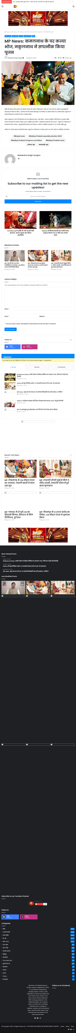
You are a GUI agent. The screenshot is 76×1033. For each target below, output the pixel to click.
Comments (61, 367)
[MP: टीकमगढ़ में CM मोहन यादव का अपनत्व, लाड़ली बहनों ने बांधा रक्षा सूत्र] (38, 255)
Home (8, 32)
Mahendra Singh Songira (15, 58)
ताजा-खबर (5, 944)
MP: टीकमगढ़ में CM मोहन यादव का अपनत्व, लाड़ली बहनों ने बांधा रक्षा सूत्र (37, 265)
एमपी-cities (14, 32)
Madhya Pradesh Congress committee (27, 140)
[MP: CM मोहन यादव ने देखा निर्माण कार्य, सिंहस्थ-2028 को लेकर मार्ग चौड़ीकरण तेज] (38, 750)
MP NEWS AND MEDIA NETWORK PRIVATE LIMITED (43, 1026)
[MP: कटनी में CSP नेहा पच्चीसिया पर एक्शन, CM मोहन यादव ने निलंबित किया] (15, 255)
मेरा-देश (21, 36)
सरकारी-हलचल (6, 951)
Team (72, 1026)
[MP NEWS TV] (15, 6)
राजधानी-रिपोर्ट (27, 36)
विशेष (33, 36)
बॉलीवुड (4, 954)
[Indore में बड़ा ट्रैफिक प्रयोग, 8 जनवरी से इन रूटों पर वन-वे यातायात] (10, 386)
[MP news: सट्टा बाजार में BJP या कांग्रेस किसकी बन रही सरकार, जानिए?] (10, 394)
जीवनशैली (5, 957)
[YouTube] (38, 1018)
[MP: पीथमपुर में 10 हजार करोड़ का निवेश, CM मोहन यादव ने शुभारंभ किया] (55, 501)
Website (42, 316)
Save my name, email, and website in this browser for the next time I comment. (31, 323)
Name (7, 309)
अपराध (4, 973)
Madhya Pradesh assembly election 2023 (46, 136)
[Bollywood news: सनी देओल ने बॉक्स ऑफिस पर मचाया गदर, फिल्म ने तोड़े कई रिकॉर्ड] (10, 377)
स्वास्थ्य (4, 970)
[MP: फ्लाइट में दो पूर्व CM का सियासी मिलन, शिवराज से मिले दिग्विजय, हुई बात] (21, 501)
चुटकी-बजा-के (6, 963)
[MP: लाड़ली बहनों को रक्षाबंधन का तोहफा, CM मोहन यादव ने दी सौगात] (63, 750)
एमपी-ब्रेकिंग (15, 36)
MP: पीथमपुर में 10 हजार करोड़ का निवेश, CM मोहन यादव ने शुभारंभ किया (54, 515)
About (67, 1026)
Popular (13, 367)
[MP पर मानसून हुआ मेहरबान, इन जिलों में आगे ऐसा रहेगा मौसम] (10, 412)
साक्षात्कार (5, 966)
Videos (5, 976)
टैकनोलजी (5, 979)
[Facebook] (35, 1018)
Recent (36, 367)
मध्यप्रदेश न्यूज (44, 145)
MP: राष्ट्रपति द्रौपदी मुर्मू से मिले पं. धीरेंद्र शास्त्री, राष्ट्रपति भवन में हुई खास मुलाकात (61, 265)
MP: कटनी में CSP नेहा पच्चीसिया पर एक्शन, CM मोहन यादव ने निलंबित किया (15, 265)
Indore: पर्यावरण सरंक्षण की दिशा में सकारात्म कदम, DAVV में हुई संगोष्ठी (40, 401)
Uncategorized (7, 960)
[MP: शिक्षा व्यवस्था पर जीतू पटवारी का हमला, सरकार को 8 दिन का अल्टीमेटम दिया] (63, 669)
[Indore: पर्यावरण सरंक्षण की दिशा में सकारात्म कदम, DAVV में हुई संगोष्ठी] (10, 403)
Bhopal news (20, 136)
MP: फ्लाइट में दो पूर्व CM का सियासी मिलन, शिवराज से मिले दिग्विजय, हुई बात (19, 515)
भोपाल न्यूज (31, 145)
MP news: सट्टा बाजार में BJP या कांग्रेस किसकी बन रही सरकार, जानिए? (40, 392)
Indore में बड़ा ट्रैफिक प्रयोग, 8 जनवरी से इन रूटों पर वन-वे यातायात (38, 383)
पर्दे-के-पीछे (5, 948)
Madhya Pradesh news (55, 140)
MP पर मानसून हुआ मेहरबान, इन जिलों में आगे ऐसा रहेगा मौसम (37, 409)
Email (7, 316)
